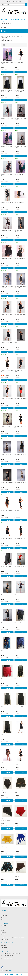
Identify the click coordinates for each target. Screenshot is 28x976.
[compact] (8, 45)
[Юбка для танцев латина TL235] (7, 503)
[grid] (4, 45)
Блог (2, 919)
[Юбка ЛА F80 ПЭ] (21, 839)
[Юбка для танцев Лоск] (7, 419)
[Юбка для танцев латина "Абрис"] (21, 587)
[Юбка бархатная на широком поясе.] (21, 82)
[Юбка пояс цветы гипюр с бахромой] (7, 643)
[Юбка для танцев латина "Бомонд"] (7, 54)
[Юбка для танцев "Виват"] (7, 138)
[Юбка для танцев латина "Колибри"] (21, 138)
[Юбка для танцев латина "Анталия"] (7, 279)
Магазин (3, 913)
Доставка (3, 925)
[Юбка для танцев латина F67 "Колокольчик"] (21, 447)
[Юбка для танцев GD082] (21, 391)
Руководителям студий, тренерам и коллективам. (13, 937)
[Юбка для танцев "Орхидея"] (21, 223)
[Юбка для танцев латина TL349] (21, 419)
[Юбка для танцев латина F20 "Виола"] (7, 587)
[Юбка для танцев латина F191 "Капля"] (7, 475)
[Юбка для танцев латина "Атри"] (21, 110)
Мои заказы (4, 945)
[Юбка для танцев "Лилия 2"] (7, 166)
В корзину (8, 71)
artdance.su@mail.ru (7, 958)
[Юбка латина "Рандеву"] (7, 251)
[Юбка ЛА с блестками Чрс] (7, 867)
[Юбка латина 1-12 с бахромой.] (21, 727)
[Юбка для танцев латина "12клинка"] (21, 279)
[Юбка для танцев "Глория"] (7, 195)
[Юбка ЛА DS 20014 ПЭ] (21, 811)
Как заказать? (4, 932)
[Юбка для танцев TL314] (7, 531)
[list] (6, 45)
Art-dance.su (4, 915)
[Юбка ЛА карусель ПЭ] (7, 839)
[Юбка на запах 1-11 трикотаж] (21, 755)
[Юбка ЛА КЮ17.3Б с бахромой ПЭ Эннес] (7, 811)
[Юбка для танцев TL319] (21, 531)
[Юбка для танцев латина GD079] (21, 363)
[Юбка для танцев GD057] (21, 307)
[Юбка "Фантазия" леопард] (7, 755)
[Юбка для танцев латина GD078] (7, 391)
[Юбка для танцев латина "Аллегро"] (7, 615)
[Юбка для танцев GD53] (7, 307)
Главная (3, 36)
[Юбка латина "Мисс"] (21, 166)
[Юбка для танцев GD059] (7, 335)
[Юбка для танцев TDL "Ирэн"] (7, 559)
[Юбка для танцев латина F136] (21, 475)
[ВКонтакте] (2, 967)
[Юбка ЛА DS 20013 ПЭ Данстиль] (21, 867)
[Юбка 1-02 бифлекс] (21, 54)
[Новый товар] (21, 503)
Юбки (22, 36)
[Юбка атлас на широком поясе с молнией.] (7, 82)
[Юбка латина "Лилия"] (7, 223)
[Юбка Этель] (7, 727)
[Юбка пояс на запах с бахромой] (21, 643)
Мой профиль (4, 947)
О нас (2, 930)
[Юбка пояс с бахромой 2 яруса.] (7, 671)
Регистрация (18, 1)
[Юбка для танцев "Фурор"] (7, 110)
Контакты (3, 934)
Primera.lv (11, 970)
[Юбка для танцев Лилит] (21, 671)
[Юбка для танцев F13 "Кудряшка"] (7, 447)
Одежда (8, 36)
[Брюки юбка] (21, 335)
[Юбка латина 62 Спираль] (7, 699)
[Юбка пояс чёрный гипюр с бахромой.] (21, 615)
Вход (10, 1)
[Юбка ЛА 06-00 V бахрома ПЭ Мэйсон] (7, 783)
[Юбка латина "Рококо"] (21, 251)
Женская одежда (15, 36)
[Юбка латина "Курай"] (21, 195)
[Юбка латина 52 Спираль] (21, 699)
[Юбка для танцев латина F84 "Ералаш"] (21, 559)
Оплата (3, 928)
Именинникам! (4, 939)
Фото (2, 917)
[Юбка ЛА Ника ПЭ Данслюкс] (21, 783)
